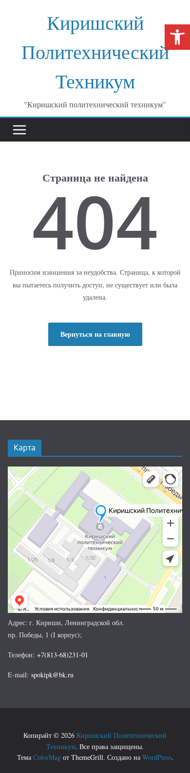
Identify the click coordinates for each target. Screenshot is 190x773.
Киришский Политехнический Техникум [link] (95, 51)
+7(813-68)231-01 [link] (62, 654)
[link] (177, 37)
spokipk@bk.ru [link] (52, 674)
